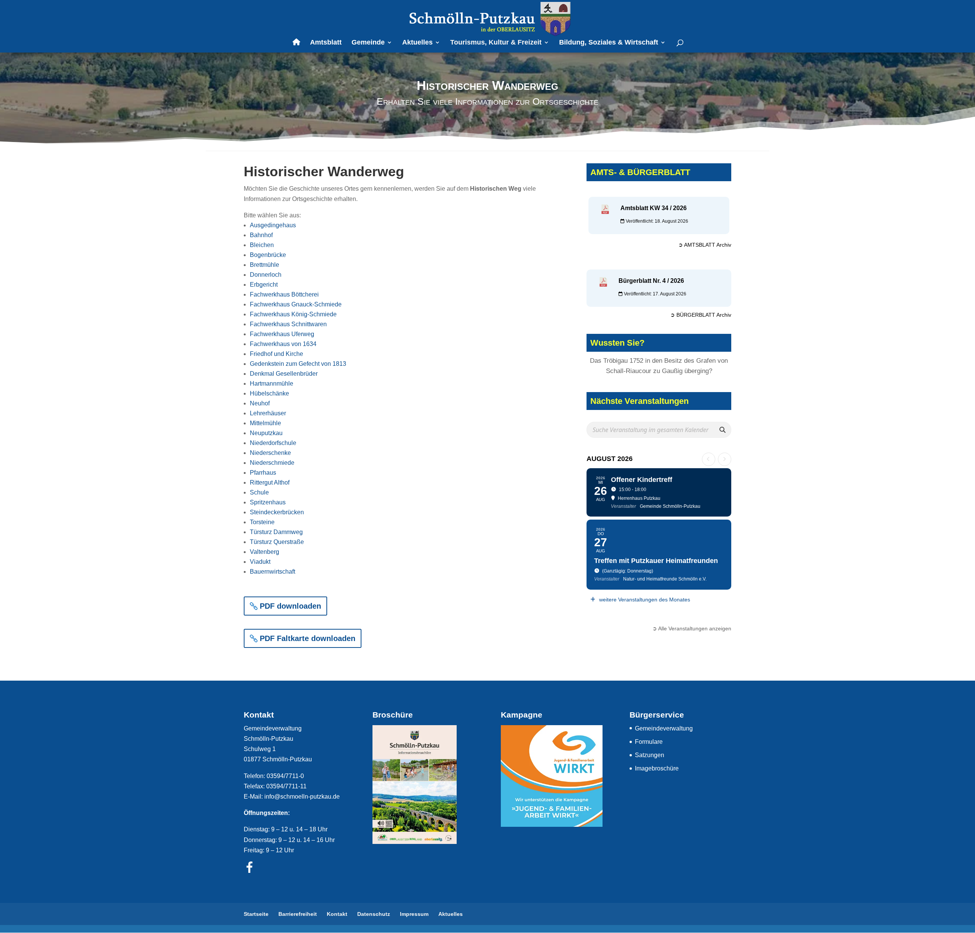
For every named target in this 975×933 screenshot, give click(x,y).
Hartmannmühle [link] (271, 383)
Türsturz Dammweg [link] (276, 532)
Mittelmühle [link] (265, 423)
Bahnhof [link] (261, 235)
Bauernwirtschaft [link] (272, 571)
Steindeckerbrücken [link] (277, 512)
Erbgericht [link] (264, 284)
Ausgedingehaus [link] (273, 225)
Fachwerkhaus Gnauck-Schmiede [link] (296, 304)
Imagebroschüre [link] (657, 768)
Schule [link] (259, 492)
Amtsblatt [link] (326, 43)
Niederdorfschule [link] (273, 443)
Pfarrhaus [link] (263, 472)
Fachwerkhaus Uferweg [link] (282, 334)
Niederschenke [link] (270, 453)
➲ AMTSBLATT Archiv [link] (704, 245)
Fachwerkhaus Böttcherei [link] (284, 294)
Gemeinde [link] (368, 43)
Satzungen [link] (649, 755)
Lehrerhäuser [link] (268, 413)
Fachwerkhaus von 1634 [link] (283, 344)
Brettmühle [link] (264, 265)
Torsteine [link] (262, 522)
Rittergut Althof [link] (269, 482)
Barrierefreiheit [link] (297, 914)
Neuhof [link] (260, 403)
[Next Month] (724, 459)
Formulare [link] (649, 741)
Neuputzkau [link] (266, 433)
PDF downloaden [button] (290, 606)
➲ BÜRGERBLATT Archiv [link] (700, 315)
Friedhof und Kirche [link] (276, 354)
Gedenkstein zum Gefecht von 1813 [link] (298, 363)
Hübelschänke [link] (269, 393)
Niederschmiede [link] (272, 462)
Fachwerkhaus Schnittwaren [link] (288, 324)
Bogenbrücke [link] (268, 255)
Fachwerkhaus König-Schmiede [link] (293, 314)
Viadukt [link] (260, 561)
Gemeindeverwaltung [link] (664, 728)
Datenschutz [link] (373, 914)
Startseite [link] (256, 914)
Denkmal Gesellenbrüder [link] (284, 373)
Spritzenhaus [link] (268, 502)
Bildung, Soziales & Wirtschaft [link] (608, 43)
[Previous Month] (708, 459)
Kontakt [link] (337, 914)
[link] (488, 18)
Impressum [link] (414, 914)
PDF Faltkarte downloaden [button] (307, 638)
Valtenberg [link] (264, 552)
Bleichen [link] (262, 245)
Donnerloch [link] (265, 274)
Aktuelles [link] (417, 43)
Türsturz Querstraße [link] (277, 542)
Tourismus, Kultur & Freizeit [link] (496, 43)
